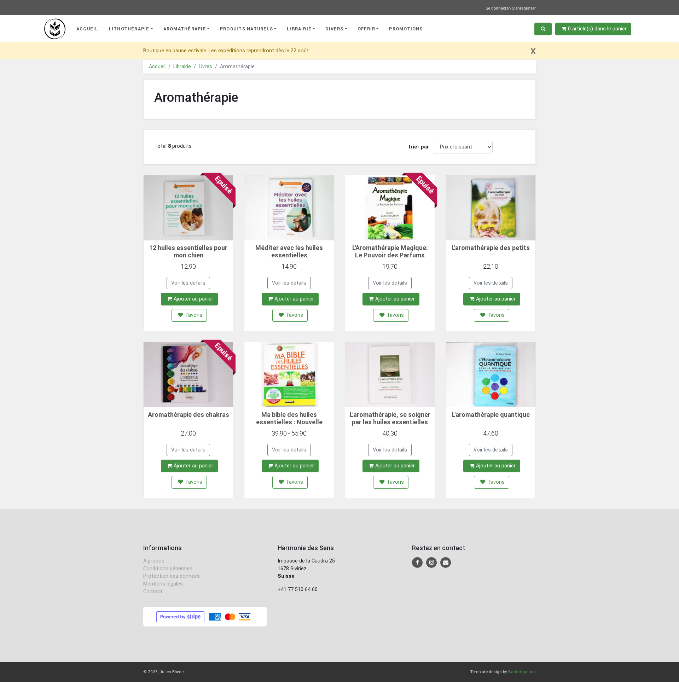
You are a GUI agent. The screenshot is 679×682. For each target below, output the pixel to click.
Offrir (366, 29)
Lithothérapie (129, 29)
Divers (334, 29)
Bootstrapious (522, 671)
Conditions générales (167, 569)
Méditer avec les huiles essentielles (289, 251)
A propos (153, 561)
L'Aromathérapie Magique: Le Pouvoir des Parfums (390, 251)
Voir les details (188, 283)
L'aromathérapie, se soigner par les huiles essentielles (390, 418)
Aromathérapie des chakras (188, 414)
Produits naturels (246, 29)
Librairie (299, 29)
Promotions (406, 29)
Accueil (87, 29)
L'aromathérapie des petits (491, 247)
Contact (152, 592)
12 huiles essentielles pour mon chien (188, 251)
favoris (193, 315)
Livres (205, 67)
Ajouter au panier (193, 299)
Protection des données (171, 576)
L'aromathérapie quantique (491, 414)
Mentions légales (163, 584)
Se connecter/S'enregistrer (511, 8)
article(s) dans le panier (597, 29)
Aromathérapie (184, 29)
